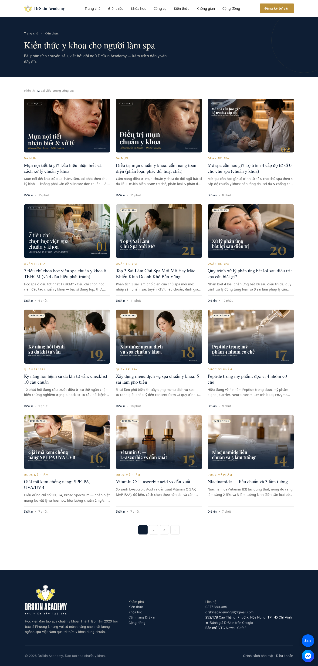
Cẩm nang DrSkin (142, 617)
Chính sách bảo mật (258, 656)
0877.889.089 (216, 607)
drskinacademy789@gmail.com (229, 612)
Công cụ (159, 8)
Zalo (306, 640)
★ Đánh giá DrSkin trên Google (229, 623)
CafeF (241, 628)
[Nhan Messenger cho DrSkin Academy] (308, 656)
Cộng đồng (231, 8)
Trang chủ (93, 8)
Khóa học (138, 8)
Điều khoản (284, 656)
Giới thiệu (116, 8)
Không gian (205, 8)
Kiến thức (181, 8)
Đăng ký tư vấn (276, 8)
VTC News (226, 628)
